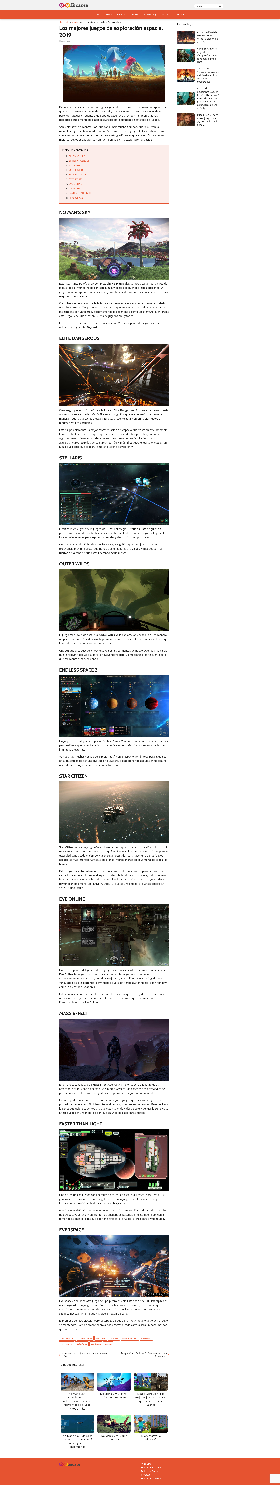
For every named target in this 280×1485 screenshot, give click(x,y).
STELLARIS (74, 165)
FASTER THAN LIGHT (80, 193)
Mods (109, 14)
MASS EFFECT (76, 188)
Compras (179, 14)
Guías (99, 14)
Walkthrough (150, 14)
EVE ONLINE (75, 183)
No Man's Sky (67, 1344)
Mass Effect (146, 1338)
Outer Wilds (82, 1344)
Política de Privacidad (151, 1467)
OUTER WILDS (76, 170)
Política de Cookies (150, 1471)
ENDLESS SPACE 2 (78, 174)
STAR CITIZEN (76, 179)
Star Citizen (96, 1344)
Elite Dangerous (67, 1338)
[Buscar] (220, 6)
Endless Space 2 (85, 1338)
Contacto (145, 1474)
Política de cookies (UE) (152, 1478)
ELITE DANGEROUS (79, 160)
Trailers (166, 14)
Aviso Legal (146, 1463)
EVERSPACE (76, 197)
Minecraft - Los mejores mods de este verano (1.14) (84, 1355)
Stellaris (108, 1344)
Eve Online (100, 1338)
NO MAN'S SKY (77, 156)
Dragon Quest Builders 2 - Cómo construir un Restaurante (144, 1355)
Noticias (121, 14)
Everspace (113, 1338)
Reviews (134, 14)
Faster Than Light (129, 1338)
